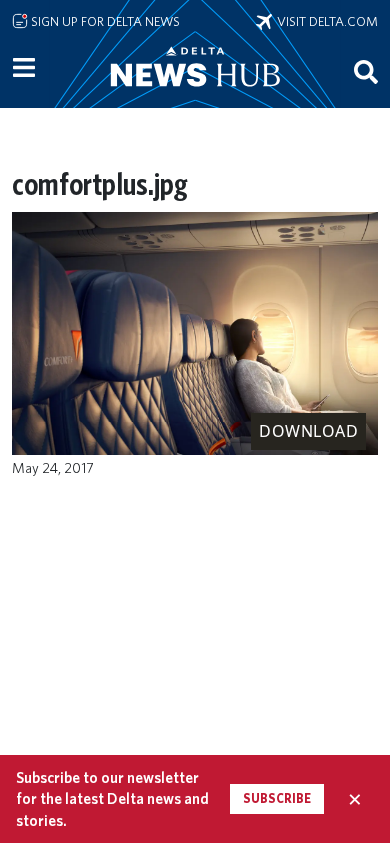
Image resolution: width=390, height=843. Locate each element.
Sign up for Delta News (104, 21)
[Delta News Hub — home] (195, 94)
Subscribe (277, 798)
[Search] (366, 71)
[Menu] (24, 68)
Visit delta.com (325, 21)
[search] (366, 71)
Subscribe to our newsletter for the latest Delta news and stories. (112, 799)
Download (308, 431)
